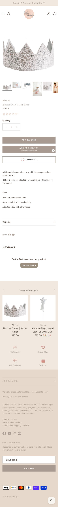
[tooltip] (53, 150)
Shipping (6, 222)
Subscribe (29, 468)
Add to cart (29, 140)
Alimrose (6, 100)
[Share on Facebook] (9, 235)
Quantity (6, 120)
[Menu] (3, 13)
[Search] (10, 13)
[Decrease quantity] (5, 126)
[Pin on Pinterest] (13, 235)
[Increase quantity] (17, 126)
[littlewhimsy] (29, 14)
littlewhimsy (13, 497)
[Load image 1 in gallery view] (29, 51)
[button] (29, 149)
